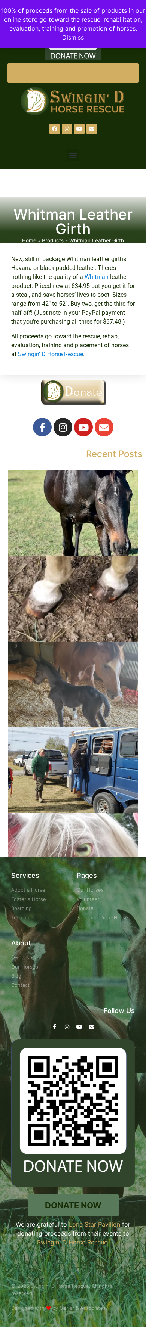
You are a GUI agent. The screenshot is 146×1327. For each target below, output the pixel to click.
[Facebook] (54, 129)
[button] (73, 155)
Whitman (97, 276)
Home (29, 240)
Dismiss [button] (73, 37)
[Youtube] (79, 129)
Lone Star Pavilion (94, 1224)
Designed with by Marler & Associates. (59, 1308)
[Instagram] (67, 129)
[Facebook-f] (42, 427)
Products (53, 240)
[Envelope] (91, 129)
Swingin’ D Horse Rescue (49, 354)
